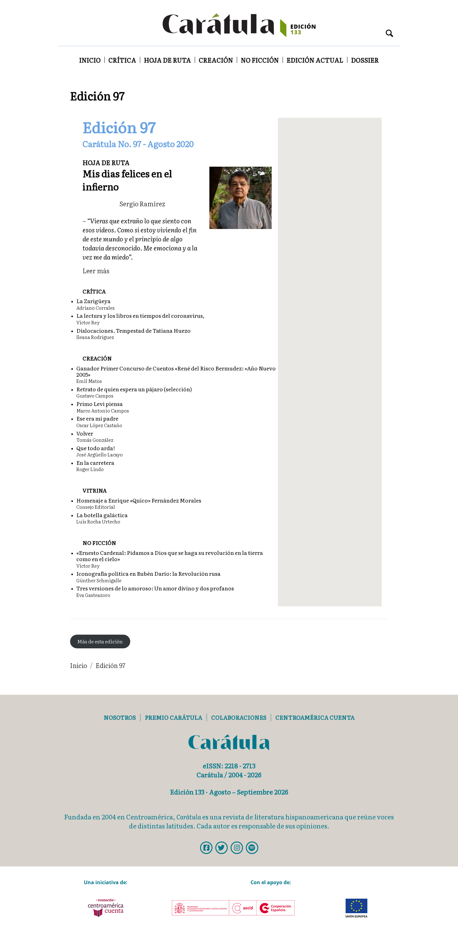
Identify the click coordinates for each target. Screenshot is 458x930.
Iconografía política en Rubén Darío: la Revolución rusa (148, 573)
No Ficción (260, 60)
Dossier (365, 60)
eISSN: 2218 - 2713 (229, 765)
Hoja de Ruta (167, 60)
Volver (84, 433)
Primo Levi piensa (99, 404)
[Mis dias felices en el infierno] (240, 196)
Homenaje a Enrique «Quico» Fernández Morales (138, 500)
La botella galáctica (102, 515)
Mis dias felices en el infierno (127, 179)
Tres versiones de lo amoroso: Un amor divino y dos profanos (155, 588)
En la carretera (95, 462)
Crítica (122, 60)
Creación (216, 60)
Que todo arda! (95, 448)
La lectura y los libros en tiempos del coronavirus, (140, 315)
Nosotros (120, 717)
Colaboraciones (238, 717)
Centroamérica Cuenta (315, 717)
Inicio (90, 60)
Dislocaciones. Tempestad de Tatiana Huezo (133, 330)
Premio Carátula (173, 717)
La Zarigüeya (93, 301)
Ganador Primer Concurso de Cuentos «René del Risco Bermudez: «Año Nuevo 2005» (176, 371)
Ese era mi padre (97, 418)
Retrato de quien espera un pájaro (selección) (134, 389)
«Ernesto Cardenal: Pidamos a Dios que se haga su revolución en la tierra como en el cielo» (169, 556)
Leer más (96, 270)
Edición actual (315, 60)
